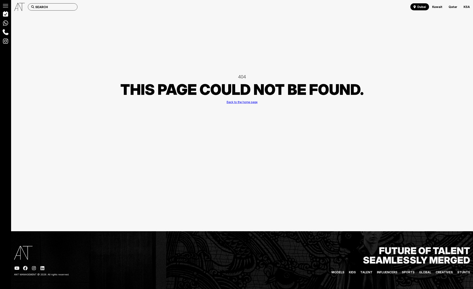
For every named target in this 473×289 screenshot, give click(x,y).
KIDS (352, 272)
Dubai (421, 7)
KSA (467, 7)
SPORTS (408, 272)
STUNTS (463, 272)
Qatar (453, 7)
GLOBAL (425, 272)
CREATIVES (444, 272)
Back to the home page (242, 102)
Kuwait (437, 7)
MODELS (337, 272)
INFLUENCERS (387, 272)
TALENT (366, 272)
